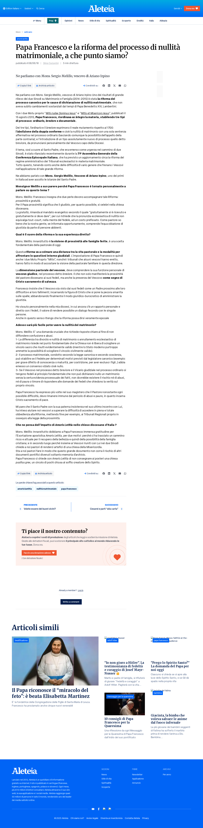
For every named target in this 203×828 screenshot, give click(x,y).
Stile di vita (95, 20)
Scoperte (126, 20)
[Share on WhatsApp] (125, 85)
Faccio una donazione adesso (37, 552)
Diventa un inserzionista (111, 818)
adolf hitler (112, 640)
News (81, 20)
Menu (38, 20)
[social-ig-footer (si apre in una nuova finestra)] (110, 809)
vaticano (28, 32)
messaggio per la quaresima (120, 696)
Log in (80, 590)
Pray (51, 20)
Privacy (145, 818)
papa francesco (69, 488)
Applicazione (138, 778)
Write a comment (71, 601)
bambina (158, 693)
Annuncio (136, 783)
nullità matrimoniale (46, 488)
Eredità (140, 20)
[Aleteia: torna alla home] (101, 8)
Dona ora (190, 8)
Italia (151, 20)
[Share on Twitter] (114, 85)
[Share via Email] (120, 85)
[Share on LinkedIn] (109, 85)
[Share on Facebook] (104, 85)
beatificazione (21, 640)
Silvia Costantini (51, 63)
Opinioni (68, 20)
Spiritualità (111, 20)
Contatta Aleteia (132, 818)
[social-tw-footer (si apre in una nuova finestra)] (104, 809)
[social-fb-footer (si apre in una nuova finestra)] (98, 809)
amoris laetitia (25, 488)
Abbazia (163, 20)
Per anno (167, 774)
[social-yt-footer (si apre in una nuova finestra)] (93, 809)
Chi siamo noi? (77, 818)
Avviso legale (92, 818)
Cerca (41, 8)
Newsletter (137, 774)
